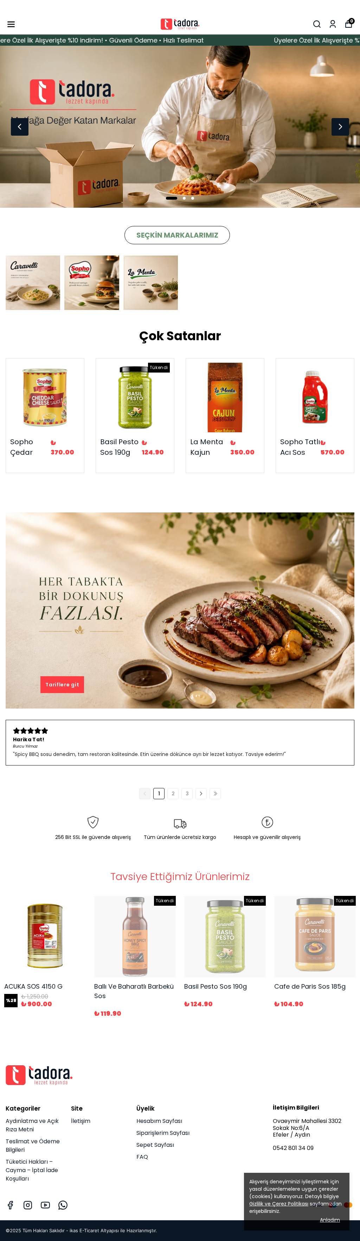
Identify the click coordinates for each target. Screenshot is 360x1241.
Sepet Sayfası (155, 1145)
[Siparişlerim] (332, 24)
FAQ (142, 1157)
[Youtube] (45, 1205)
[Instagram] (27, 1205)
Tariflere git (62, 684)
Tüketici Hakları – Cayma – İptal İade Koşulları (32, 1170)
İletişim (80, 1121)
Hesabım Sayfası (159, 1121)
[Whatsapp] (63, 1205)
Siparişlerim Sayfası (162, 1133)
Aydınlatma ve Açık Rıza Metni (32, 1125)
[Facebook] (10, 1205)
